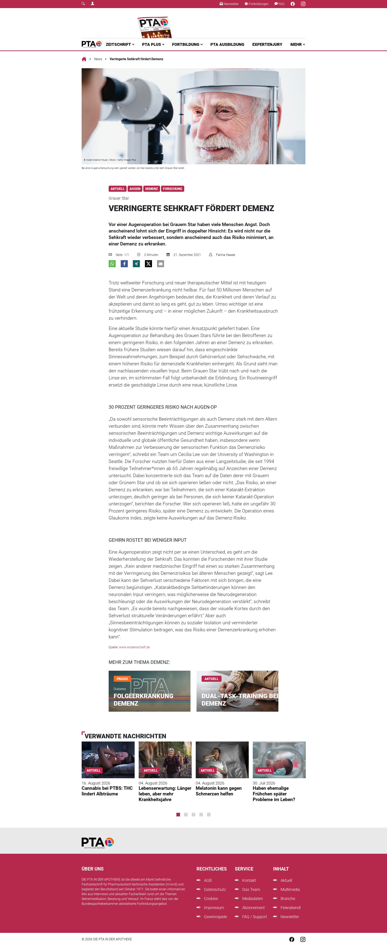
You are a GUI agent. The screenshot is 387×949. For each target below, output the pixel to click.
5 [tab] (209, 814)
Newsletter (231, 4)
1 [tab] (178, 814)
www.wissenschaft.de (134, 647)
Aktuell (286, 880)
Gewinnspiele (215, 916)
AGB (207, 880)
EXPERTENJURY (267, 44)
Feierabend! (290, 907)
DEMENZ (151, 189)
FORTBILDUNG (185, 44)
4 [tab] (201, 814)
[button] (112, 263)
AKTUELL (118, 189)
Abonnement (253, 907)
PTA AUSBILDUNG (227, 44)
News (98, 59)
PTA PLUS (151, 44)
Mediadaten (252, 898)
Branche (287, 898)
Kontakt (248, 880)
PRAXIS (122, 679)
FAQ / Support (254, 916)
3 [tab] (193, 814)
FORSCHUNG (172, 189)
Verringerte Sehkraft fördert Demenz (136, 59)
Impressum (213, 907)
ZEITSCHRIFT (118, 44)
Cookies (210, 898)
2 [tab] (186, 814)
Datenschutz (214, 889)
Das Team (250, 889)
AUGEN (135, 189)
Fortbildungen (258, 4)
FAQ (281, 4)
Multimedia (290, 889)
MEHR (296, 44)
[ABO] (155, 23)
